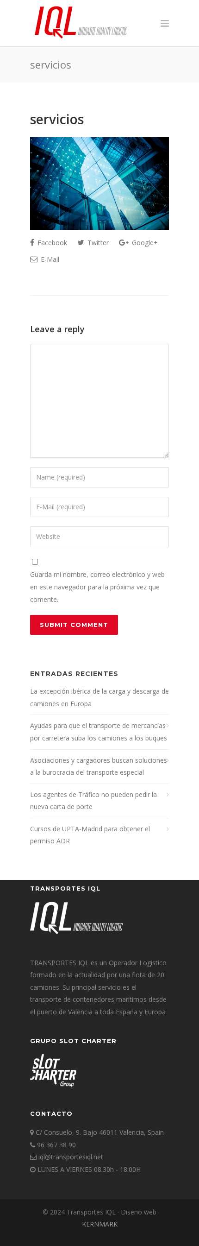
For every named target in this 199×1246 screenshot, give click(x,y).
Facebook (51, 242)
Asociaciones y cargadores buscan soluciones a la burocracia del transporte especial (98, 766)
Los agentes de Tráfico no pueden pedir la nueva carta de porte (93, 800)
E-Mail (49, 259)
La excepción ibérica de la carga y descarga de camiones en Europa (99, 697)
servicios (57, 119)
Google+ (144, 242)
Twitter (97, 242)
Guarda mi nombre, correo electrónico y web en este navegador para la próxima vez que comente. (97, 586)
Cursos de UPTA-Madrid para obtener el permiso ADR (90, 835)
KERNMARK (100, 1224)
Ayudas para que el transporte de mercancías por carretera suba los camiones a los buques (98, 731)
